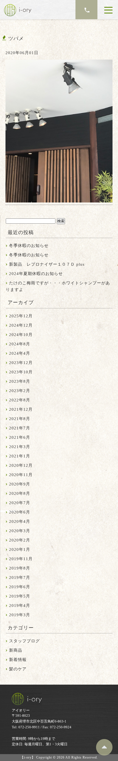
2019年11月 (21, 559)
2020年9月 (19, 484)
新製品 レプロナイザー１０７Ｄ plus (47, 264)
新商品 (15, 650)
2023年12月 (21, 362)
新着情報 (18, 659)
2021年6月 (19, 437)
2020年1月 (19, 549)
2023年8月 (19, 381)
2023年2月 (19, 390)
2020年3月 (19, 531)
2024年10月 (21, 334)
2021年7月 (19, 428)
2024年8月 (19, 344)
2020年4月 (19, 521)
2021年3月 (19, 447)
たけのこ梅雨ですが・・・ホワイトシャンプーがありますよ (58, 286)
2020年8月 (19, 493)
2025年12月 (21, 316)
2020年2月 (19, 540)
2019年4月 (19, 605)
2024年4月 (19, 353)
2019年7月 (19, 577)
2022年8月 (19, 400)
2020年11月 (21, 475)
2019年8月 (19, 568)
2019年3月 (19, 615)
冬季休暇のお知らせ (29, 245)
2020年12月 (21, 465)
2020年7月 (19, 503)
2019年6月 (19, 587)
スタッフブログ (24, 641)
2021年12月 (21, 409)
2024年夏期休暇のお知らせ (36, 273)
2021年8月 (19, 418)
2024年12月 (21, 325)
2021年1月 (19, 456)
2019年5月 (19, 596)
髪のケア (18, 669)
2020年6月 (19, 512)
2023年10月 (21, 372)
